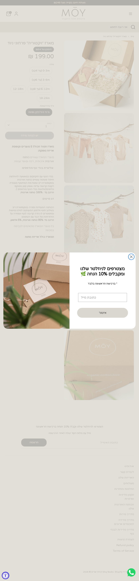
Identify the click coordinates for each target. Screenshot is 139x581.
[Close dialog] (131, 257)
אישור (102, 313)
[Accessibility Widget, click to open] (5, 575)
